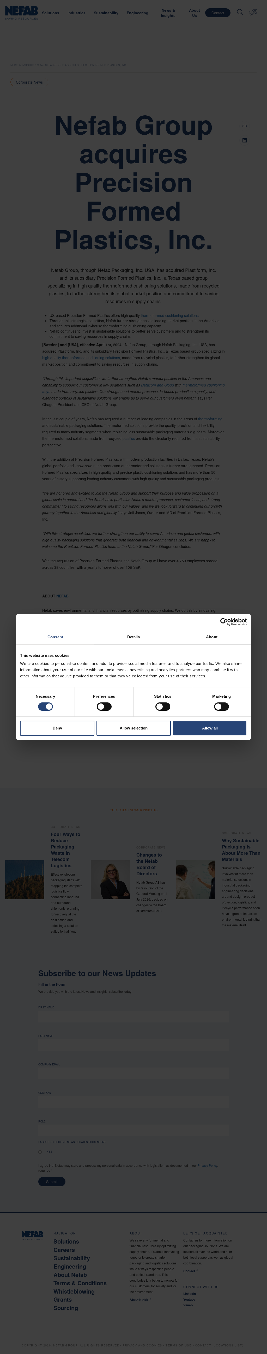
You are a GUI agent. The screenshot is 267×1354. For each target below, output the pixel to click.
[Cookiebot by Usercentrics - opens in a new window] (224, 622)
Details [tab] (133, 637)
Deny (57, 728)
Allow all (210, 728)
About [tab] (211, 637)
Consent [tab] (55, 637)
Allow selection (134, 728)
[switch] (104, 706)
